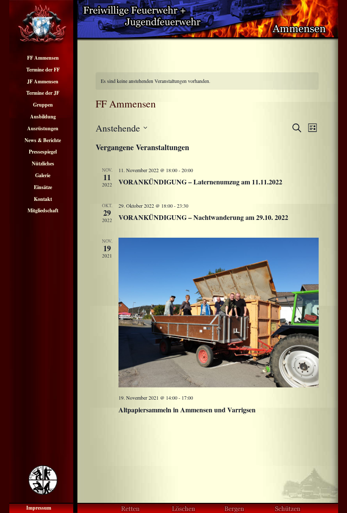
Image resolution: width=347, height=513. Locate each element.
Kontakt (43, 199)
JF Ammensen (42, 81)
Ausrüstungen (42, 128)
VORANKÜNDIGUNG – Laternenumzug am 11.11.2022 (200, 182)
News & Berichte (43, 140)
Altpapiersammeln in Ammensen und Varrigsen (187, 409)
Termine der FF (43, 69)
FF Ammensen (43, 57)
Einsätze (43, 187)
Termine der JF (42, 92)
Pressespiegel (43, 151)
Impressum (38, 507)
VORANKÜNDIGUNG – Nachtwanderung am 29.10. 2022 (203, 217)
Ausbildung (43, 116)
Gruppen (43, 104)
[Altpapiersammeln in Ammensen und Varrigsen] (218, 313)
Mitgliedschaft (43, 210)
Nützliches (43, 163)
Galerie (42, 175)
